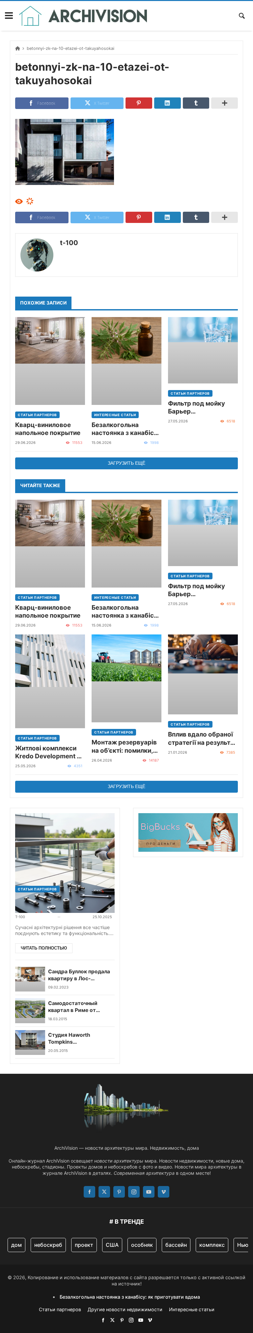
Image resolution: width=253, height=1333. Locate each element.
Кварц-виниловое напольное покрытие (47, 429)
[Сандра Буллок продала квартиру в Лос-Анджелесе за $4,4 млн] (30, 979)
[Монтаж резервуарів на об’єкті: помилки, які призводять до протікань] (126, 678)
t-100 (69, 243)
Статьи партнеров (37, 415)
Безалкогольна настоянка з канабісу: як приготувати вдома (126, 429)
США (112, 1245)
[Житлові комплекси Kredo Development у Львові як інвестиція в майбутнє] (50, 681)
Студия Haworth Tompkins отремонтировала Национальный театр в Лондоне (78, 1038)
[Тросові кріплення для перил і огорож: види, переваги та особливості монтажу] (65, 846)
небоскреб (48, 1245)
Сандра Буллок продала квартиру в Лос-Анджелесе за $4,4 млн (79, 975)
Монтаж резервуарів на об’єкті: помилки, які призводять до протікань (124, 747)
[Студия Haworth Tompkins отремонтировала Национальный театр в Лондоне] (30, 1042)
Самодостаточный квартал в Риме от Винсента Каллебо (73, 1007)
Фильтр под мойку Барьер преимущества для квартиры (198, 408)
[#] (103, 1320)
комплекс (212, 1245)
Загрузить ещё (126, 463)
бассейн (176, 1245)
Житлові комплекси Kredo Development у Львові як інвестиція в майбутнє (49, 752)
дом (16, 1245)
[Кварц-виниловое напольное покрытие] (50, 361)
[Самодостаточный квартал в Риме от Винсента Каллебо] (30, 1010)
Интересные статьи (115, 415)
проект (84, 1245)
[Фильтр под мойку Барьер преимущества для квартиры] (203, 350)
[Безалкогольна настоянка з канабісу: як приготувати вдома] (126, 361)
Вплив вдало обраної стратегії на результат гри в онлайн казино (202, 739)
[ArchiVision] (83, 16)
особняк (142, 1245)
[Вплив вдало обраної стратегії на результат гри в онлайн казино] (203, 674)
